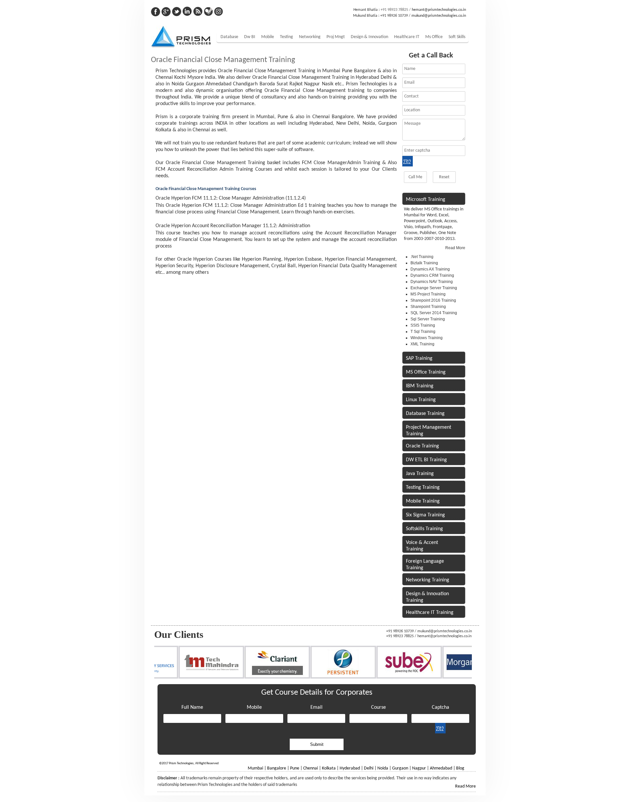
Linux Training (421, 399)
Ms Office (434, 36)
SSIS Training (422, 325)
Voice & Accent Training (422, 546)
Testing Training (423, 487)
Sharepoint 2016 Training (433, 300)
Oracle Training (422, 446)
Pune (294, 768)
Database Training (425, 413)
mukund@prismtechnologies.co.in (438, 16)
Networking (310, 36)
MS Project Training (428, 294)
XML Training (422, 344)
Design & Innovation (369, 36)
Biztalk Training (424, 263)
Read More (455, 248)
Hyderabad (350, 768)
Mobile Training (423, 501)
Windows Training (426, 338)
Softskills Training (424, 528)
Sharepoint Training (428, 306)
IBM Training (419, 386)
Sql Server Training (427, 319)
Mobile (267, 36)
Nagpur (419, 768)
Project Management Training (428, 431)
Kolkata (329, 768)
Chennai (310, 768)
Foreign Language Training (425, 565)
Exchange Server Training (433, 288)
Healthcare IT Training (429, 612)
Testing (286, 36)
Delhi (368, 768)
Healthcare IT (406, 36)
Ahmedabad (441, 768)
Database (229, 36)
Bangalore (276, 768)
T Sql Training (422, 331)
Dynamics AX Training (430, 269)
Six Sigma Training (425, 515)
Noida (382, 768)
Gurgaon (400, 768)
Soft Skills (457, 36)
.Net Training (421, 256)
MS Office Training (426, 372)
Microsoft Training (425, 199)
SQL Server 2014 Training (433, 313)
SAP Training (419, 358)
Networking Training (427, 580)
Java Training (420, 473)
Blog (460, 768)
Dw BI (249, 36)
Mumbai (255, 768)
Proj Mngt (335, 36)
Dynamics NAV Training (431, 281)
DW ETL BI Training (426, 460)
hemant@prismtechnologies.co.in (439, 10)
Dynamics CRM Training (432, 275)
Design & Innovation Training (427, 597)
